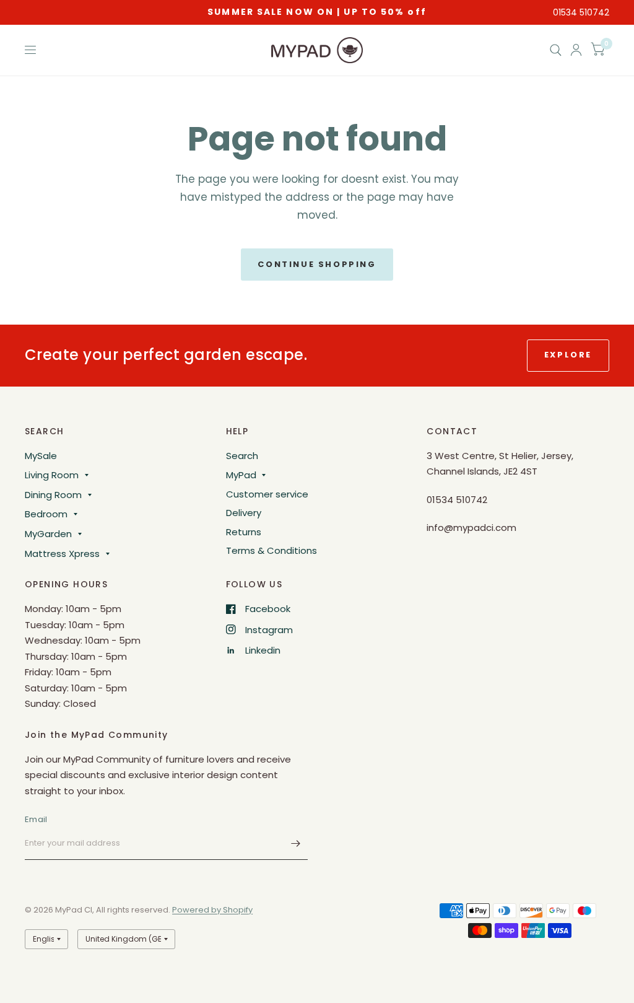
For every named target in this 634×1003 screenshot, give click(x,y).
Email (36, 819)
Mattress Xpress (62, 553)
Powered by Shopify (212, 910)
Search (242, 455)
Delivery (243, 512)
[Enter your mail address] (295, 844)
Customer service (267, 494)
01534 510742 (581, 12)
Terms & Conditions (271, 550)
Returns (243, 531)
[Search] (555, 50)
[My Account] (576, 50)
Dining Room (53, 494)
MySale (41, 455)
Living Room (52, 474)
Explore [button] (568, 355)
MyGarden (48, 533)
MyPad (241, 474)
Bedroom (46, 513)
